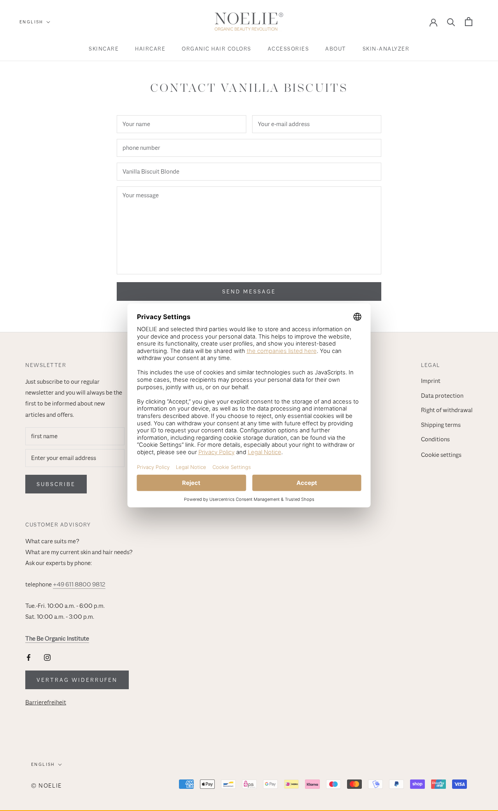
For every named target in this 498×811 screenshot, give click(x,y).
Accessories (288, 48)
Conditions (435, 439)
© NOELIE (46, 785)
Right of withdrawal (447, 410)
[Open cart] (468, 21)
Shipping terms (441, 425)
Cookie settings (441, 455)
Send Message (249, 291)
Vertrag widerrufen (77, 679)
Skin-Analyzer (386, 48)
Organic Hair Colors (216, 48)
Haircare (150, 48)
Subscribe (56, 484)
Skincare (104, 48)
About (335, 48)
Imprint (430, 381)
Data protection (442, 396)
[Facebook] (28, 657)
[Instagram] (47, 657)
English (31, 22)
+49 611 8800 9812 (79, 584)
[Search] (451, 22)
